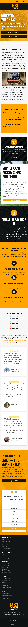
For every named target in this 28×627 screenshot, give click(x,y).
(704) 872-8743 (15, 36)
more (19, 342)
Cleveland (23, 340)
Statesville (5, 340)
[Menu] (2, 6)
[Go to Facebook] (12, 625)
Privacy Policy (14, 620)
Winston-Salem (11, 342)
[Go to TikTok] (16, 625)
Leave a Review (4, 1)
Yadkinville (18, 340)
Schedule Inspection (13, 33)
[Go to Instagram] (14, 625)
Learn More (14, 157)
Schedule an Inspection (15, 200)
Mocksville (11, 340)
